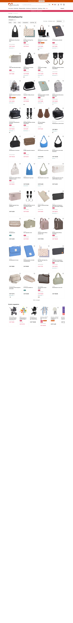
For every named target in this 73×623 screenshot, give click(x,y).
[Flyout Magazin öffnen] (64, 8)
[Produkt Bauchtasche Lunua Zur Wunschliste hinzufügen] (49, 136)
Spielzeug (40, 8)
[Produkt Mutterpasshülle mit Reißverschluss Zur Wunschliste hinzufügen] (34, 246)
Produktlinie (25, 22)
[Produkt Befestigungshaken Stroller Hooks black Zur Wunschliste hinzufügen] (34, 108)
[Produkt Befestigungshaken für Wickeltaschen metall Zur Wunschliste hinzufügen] (34, 191)
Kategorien (11, 19)
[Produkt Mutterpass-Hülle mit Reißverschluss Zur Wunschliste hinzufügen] (49, 81)
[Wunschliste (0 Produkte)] (61, 4)
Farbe (19, 22)
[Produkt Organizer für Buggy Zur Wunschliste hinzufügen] (49, 53)
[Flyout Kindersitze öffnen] (18, 8)
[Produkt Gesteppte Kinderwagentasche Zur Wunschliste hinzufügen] (20, 273)
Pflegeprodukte (22, 8)
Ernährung (28, 8)
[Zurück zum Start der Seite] (70, 614)
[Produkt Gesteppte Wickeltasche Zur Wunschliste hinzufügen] (20, 108)
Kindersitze (16, 8)
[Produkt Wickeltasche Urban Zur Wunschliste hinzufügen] (49, 273)
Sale (47, 8)
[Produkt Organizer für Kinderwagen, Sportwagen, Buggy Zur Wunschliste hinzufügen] (63, 191)
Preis (15, 22)
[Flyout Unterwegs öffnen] (13, 8)
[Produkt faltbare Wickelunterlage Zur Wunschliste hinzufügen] (49, 191)
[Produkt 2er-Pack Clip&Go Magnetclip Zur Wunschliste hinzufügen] (49, 108)
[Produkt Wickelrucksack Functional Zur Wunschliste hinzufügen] (20, 81)
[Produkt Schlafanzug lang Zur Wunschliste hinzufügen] (58, 308)
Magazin (62, 8)
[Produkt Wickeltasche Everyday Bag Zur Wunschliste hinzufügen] (34, 53)
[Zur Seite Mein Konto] (58, 4)
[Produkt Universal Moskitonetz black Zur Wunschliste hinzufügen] (16, 308)
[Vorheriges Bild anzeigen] (10, 31)
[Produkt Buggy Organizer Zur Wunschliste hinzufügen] (34, 136)
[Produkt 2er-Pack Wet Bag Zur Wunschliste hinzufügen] (34, 26)
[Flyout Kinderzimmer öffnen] (37, 8)
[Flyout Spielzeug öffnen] (42, 8)
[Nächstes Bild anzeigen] (20, 31)
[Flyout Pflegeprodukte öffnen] (25, 8)
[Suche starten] (49, 5)
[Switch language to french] (54, 4)
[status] (35, 4)
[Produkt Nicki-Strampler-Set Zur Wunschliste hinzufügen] (47, 308)
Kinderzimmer (34, 8)
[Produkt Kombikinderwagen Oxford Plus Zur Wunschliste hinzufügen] (37, 308)
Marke (10, 22)
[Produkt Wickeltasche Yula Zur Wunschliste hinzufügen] (20, 136)
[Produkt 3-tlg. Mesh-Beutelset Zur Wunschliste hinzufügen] (20, 53)
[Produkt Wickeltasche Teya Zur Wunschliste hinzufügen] (20, 26)
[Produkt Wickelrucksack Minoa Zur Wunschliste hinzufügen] (49, 219)
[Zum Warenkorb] (64, 4)
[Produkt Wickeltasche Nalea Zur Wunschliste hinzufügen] (20, 164)
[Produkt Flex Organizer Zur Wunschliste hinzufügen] (34, 219)
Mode (44, 8)
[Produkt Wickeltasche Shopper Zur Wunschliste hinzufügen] (49, 26)
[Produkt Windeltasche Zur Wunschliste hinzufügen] (63, 26)
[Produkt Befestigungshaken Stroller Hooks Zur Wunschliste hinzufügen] (63, 53)
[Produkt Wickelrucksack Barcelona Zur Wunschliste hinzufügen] (63, 81)
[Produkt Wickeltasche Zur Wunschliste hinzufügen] (63, 108)
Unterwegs (10, 8)
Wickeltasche (15, 13)
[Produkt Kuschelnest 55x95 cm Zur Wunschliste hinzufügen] (34, 273)
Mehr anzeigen (36, 300)
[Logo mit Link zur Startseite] (13, 4)
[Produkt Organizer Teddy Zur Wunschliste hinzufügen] (34, 81)
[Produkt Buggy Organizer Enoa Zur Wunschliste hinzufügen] (63, 164)
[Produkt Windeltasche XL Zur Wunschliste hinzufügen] (20, 246)
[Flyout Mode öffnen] (45, 8)
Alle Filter (32, 22)
